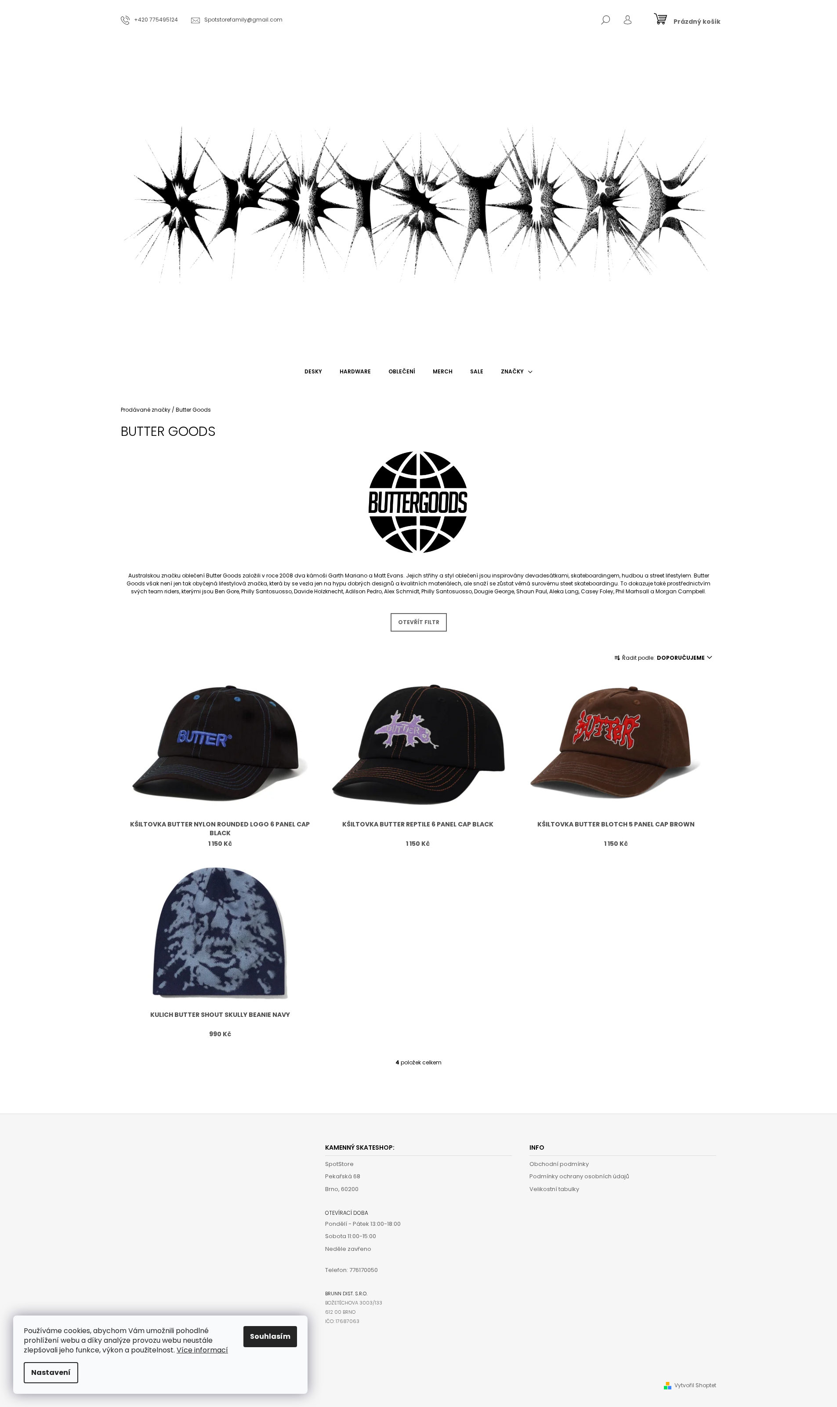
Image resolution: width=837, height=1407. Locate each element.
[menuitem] (313, 372)
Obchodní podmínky (559, 1164)
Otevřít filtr (418, 622)
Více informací (202, 1350)
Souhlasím (270, 1336)
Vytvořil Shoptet (695, 1385)
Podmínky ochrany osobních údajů (579, 1176)
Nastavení (51, 1372)
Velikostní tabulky (554, 1189)
